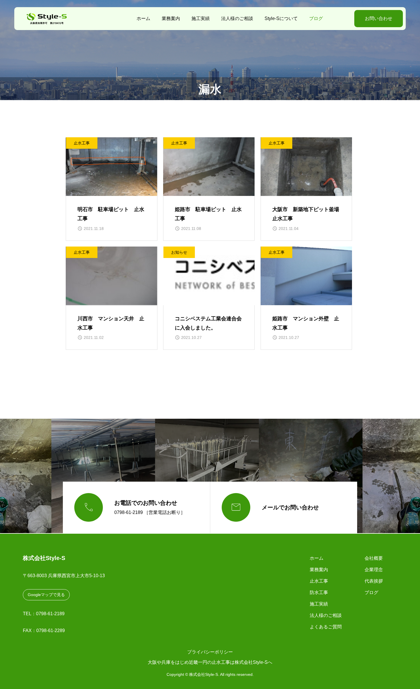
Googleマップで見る (46, 594)
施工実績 (200, 18)
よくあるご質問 (326, 626)
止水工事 (82, 143)
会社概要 (374, 558)
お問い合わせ (378, 18)
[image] (111, 166)
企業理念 (374, 569)
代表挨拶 (374, 581)
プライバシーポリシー (210, 652)
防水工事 (319, 592)
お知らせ (179, 252)
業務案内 (171, 18)
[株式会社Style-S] (56, 18)
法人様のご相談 (237, 18)
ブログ (316, 18)
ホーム (143, 18)
